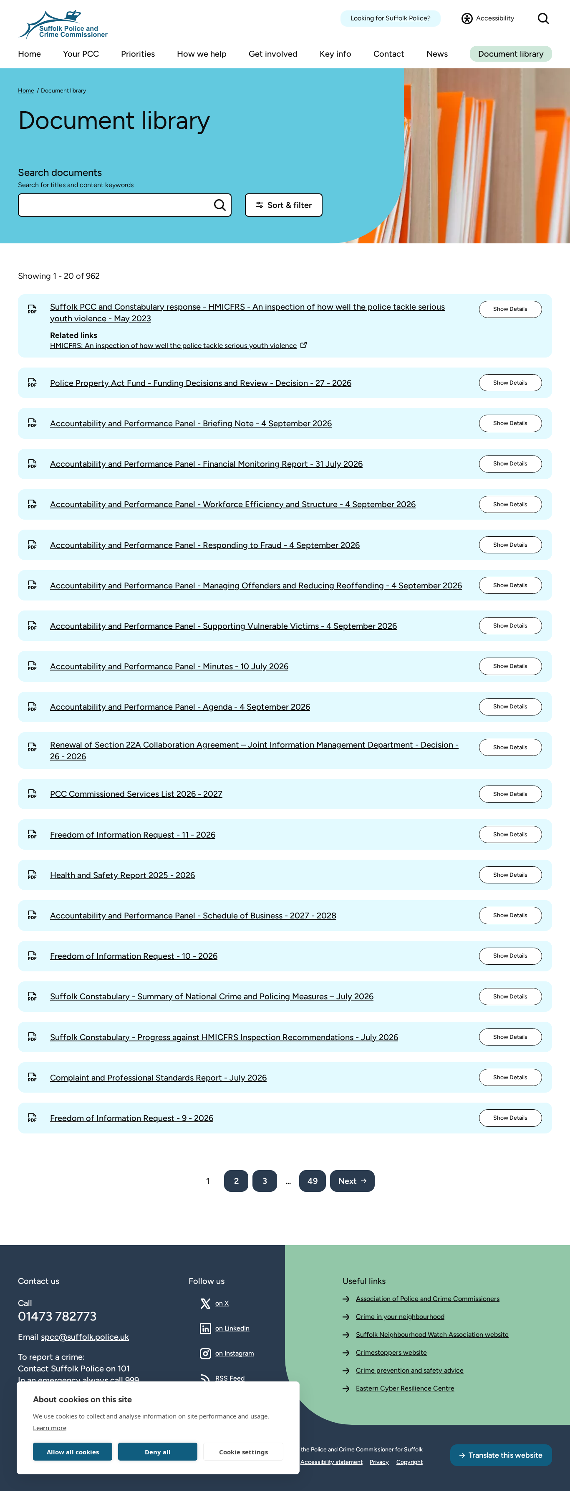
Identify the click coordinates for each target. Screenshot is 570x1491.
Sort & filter (289, 205)
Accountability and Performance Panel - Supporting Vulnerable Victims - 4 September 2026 (223, 626)
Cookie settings (243, 1452)
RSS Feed (230, 1378)
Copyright (409, 1462)
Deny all (158, 1452)
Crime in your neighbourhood (400, 1317)
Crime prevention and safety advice (410, 1370)
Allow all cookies (73, 1452)
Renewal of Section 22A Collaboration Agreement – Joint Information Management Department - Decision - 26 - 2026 (254, 750)
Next (347, 1181)
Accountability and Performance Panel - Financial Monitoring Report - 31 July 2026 (206, 464)
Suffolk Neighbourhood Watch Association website (432, 1334)
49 (313, 1181)
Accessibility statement (331, 1462)
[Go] (220, 205)
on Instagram (234, 1353)
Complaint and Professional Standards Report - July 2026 (158, 1078)
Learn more (49, 1427)
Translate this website (505, 1455)
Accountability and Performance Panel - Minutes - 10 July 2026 (169, 666)
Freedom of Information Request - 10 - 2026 (133, 956)
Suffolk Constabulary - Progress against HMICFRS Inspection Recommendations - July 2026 (224, 1037)
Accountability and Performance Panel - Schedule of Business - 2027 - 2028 (193, 916)
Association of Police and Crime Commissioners (427, 1299)
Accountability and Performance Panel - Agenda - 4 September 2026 (180, 707)
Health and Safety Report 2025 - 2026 (122, 875)
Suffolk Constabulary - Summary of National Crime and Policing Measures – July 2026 (211, 996)
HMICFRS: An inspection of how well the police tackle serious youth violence (173, 345)
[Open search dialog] (543, 18)
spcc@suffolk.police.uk (85, 1337)
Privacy (379, 1462)
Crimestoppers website (391, 1352)
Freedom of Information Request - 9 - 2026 (131, 1118)
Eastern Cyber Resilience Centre (405, 1388)
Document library (511, 54)
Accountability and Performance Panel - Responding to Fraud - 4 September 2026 (205, 545)
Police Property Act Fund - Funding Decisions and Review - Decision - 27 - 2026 (200, 383)
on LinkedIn (232, 1328)
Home (26, 90)
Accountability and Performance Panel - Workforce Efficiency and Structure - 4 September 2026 (233, 504)
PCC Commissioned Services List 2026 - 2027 (136, 794)
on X (229, 1303)
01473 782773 (57, 1316)
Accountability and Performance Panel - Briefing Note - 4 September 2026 (191, 423)
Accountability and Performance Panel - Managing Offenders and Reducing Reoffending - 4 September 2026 (256, 585)
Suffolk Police (406, 18)
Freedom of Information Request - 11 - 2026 (132, 835)
